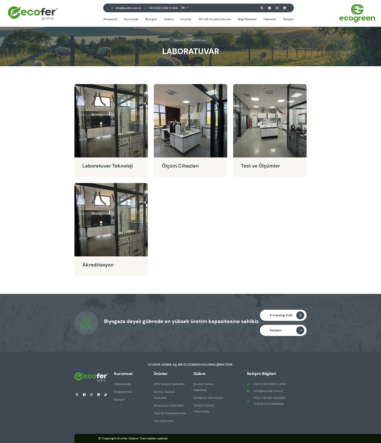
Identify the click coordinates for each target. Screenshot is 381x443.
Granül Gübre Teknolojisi (203, 408)
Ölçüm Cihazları (180, 166)
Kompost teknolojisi (208, 398)
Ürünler (185, 19)
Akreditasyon (98, 265)
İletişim (288, 19)
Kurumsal (131, 19)
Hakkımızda (122, 384)
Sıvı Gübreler (163, 421)
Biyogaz (151, 19)
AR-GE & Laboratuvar (214, 19)
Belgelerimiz (123, 392)
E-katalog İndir (281, 315)
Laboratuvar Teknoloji (107, 166)
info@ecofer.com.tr (128, 8)
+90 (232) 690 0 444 (163, 8)
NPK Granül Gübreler (169, 384)
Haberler (270, 19)
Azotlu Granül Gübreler (164, 395)
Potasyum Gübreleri (169, 405)
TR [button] (183, 8)
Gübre (168, 19)
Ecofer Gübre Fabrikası (203, 387)
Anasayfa (110, 19)
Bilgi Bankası (247, 19)
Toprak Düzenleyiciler (170, 413)
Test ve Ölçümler (260, 166)
